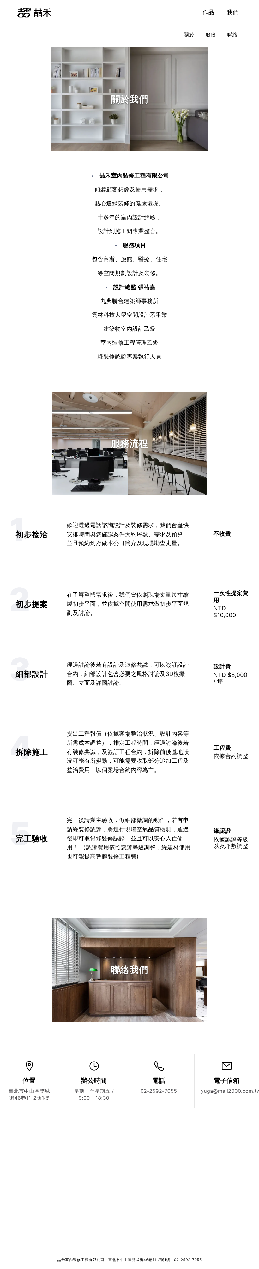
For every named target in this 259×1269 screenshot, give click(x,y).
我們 (232, 12)
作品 (208, 12)
